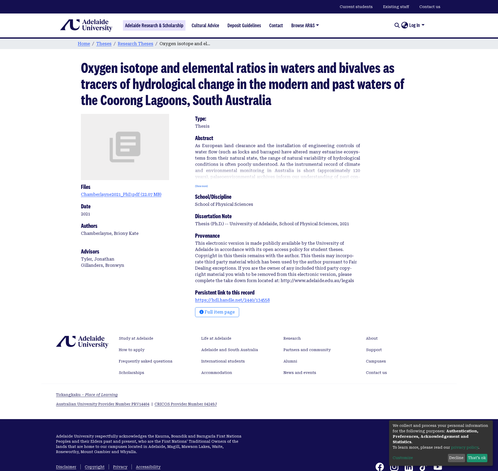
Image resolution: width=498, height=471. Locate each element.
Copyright (95, 467)
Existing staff (396, 7)
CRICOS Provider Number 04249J (186, 404)
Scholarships (131, 373)
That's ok (477, 458)
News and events (299, 373)
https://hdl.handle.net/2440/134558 (232, 300)
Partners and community (307, 350)
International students (223, 361)
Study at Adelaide (136, 338)
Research (292, 338)
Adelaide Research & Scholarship (154, 25)
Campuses (376, 361)
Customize (403, 458)
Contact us (429, 7)
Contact (276, 25)
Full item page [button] (219, 312)
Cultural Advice (205, 25)
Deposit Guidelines (244, 25)
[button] (404, 25)
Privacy (120, 467)
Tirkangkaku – (87, 395)
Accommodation (216, 373)
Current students (356, 7)
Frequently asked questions (145, 361)
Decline (456, 458)
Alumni (290, 361)
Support (374, 350)
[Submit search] (397, 25)
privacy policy (464, 447)
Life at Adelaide (216, 338)
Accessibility (148, 467)
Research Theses (135, 43)
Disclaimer (66, 467)
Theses (104, 43)
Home (84, 43)
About (372, 338)
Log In (414, 25)
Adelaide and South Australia (229, 350)
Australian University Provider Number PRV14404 (102, 404)
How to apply (131, 350)
